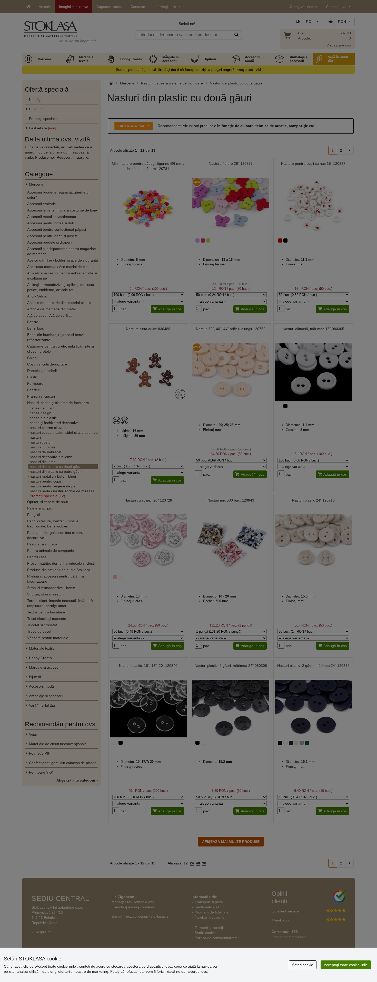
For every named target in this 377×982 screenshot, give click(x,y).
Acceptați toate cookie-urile (346, 965)
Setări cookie (302, 965)
